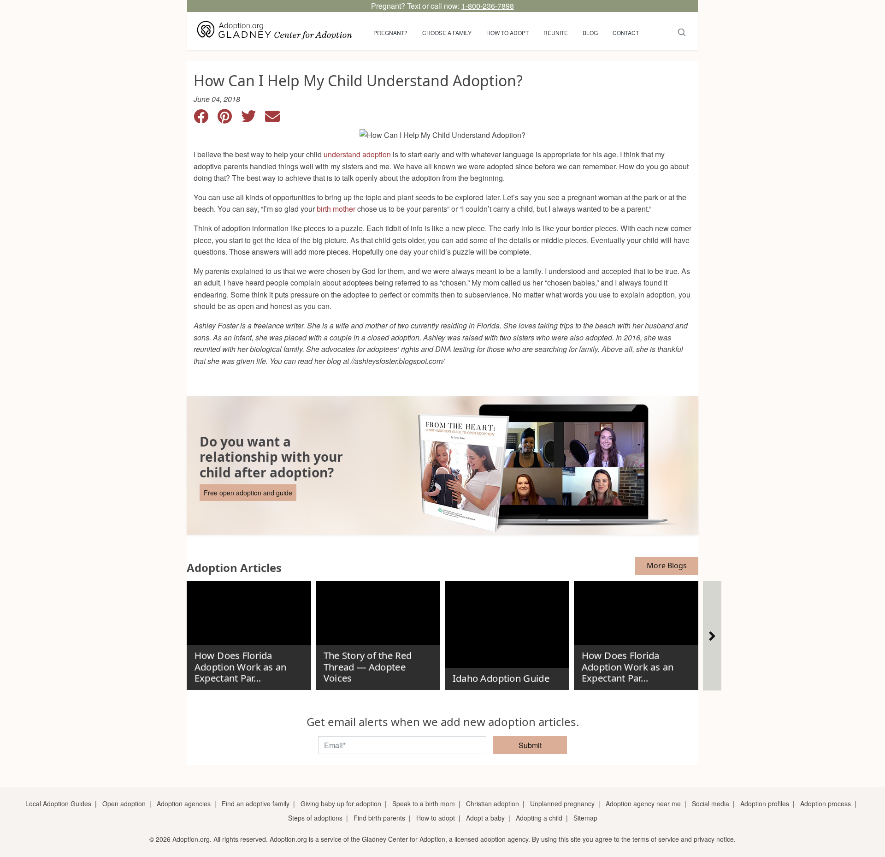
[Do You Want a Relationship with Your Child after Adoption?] (442, 465)
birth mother (336, 208)
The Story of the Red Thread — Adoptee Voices (367, 666)
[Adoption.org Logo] (275, 31)
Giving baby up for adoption (341, 803)
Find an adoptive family (255, 803)
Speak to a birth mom (423, 803)
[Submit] (682, 31)
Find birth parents (379, 817)
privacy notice (714, 839)
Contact (626, 32)
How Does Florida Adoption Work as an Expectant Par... (240, 666)
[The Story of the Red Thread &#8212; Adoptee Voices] (378, 632)
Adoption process (825, 803)
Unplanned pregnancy (562, 803)
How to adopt (507, 32)
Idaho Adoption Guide (500, 678)
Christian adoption (492, 803)
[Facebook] (206, 118)
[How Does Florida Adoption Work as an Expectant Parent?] (249, 632)
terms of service (655, 839)
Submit (530, 745)
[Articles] (712, 635)
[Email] (276, 118)
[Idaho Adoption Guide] (507, 632)
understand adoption (357, 154)
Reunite (555, 32)
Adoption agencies (184, 803)
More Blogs (667, 565)
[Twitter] (253, 118)
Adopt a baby (485, 817)
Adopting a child (539, 817)
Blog (590, 32)
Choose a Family (447, 32)
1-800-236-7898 (487, 5)
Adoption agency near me (643, 803)
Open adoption (124, 803)
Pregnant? (390, 32)
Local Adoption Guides (58, 803)
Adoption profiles (764, 803)
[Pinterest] (229, 118)
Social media (710, 803)
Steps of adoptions (315, 817)
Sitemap (585, 817)
